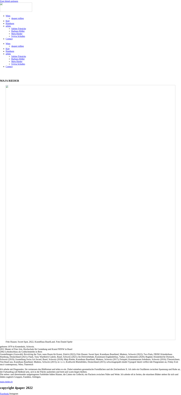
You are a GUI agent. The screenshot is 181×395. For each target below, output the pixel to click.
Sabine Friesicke (18, 28)
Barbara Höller (18, 31)
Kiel (7, 21)
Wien (8, 16)
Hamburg (10, 23)
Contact (9, 39)
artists (8, 26)
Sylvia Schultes (18, 36)
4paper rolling (17, 18)
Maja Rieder (16, 33)
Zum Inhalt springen (9, 1)
